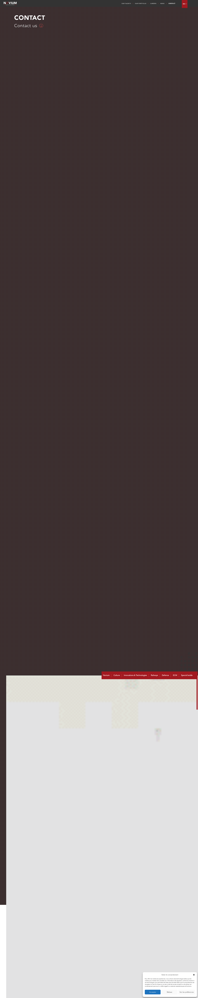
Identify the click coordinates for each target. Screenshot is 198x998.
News (162, 3)
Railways (154, 675)
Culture (117, 675)
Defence (165, 675)
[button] (194, 975)
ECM (175, 675)
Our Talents (126, 3)
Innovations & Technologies (135, 675)
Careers (153, 3)
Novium (106, 675)
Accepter (152, 992)
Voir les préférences (187, 992)
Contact (172, 3)
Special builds (186, 675)
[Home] (18, 3)
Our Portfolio (140, 3)
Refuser (169, 992)
